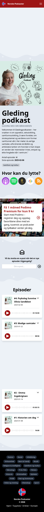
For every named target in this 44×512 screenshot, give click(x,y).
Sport (36, 483)
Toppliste (17, 506)
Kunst (20, 457)
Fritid (12, 478)
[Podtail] (22, 181)
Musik (36, 461)
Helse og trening (11, 483)
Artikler (25, 506)
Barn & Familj (23, 461)
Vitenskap (26, 483)
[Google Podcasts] (30, 181)
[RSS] (38, 181)
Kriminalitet (21, 474)
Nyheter (34, 474)
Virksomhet (9, 461)
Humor (10, 457)
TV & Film (23, 470)
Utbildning (31, 457)
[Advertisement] (22, 30)
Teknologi (11, 470)
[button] (40, 3)
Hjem (8, 506)
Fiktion (33, 470)
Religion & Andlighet (11, 466)
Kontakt (34, 506)
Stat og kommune (25, 478)
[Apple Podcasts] (5, 181)
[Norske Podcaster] (22, 492)
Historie (9, 474)
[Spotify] (14, 181)
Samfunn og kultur (11, 165)
